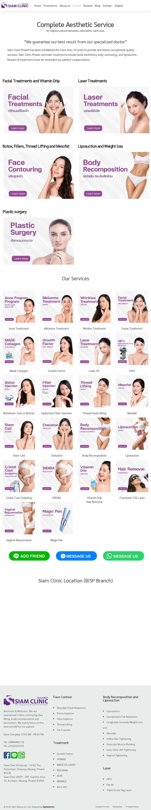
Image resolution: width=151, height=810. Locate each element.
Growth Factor (65, 753)
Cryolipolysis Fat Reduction (122, 716)
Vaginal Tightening (117, 755)
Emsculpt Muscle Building (121, 744)
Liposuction (113, 711)
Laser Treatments (92, 80)
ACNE (60, 775)
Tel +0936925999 (14, 745)
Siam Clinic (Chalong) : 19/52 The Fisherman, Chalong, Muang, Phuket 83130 (24, 768)
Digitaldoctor (49, 806)
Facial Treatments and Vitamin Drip (31, 80)
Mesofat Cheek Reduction (71, 707)
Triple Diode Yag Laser (119, 790)
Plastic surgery (15, 211)
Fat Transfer (64, 729)
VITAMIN (61, 759)
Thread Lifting (64, 724)
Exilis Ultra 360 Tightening (121, 749)
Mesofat (111, 733)
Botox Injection (65, 713)
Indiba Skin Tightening (119, 738)
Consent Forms (102, 806)
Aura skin (62, 786)
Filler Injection (65, 718)
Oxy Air (110, 784)
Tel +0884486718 (14, 742)
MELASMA (62, 770)
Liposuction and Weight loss (100, 146)
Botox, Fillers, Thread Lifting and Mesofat (36, 146)
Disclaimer (117, 806)
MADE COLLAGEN (66, 764)
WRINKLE (62, 781)
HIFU (109, 779)
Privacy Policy (132, 806)
